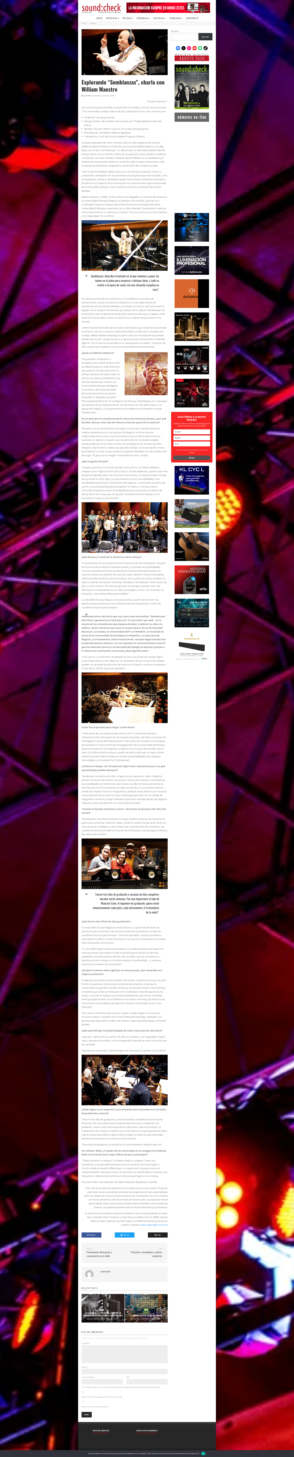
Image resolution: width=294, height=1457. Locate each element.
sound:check (87, 95)
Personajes (142, 18)
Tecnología (175, 18)
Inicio (99, 18)
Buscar (175, 31)
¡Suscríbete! (192, 18)
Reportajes (111, 18)
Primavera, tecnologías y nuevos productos (146, 1253)
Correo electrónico (88, 1377)
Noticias (127, 18)
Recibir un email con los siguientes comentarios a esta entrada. (102, 1397)
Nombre (85, 1367)
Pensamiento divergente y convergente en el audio (99, 1253)
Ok (203, 1453)
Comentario (86, 1343)
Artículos (159, 18)
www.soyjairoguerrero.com (154, 1224)
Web (127, 1377)
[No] (291, 1453)
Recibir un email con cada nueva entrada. (95, 1407)
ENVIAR (192, 458)
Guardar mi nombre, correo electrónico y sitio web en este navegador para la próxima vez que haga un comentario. (122, 1387)
